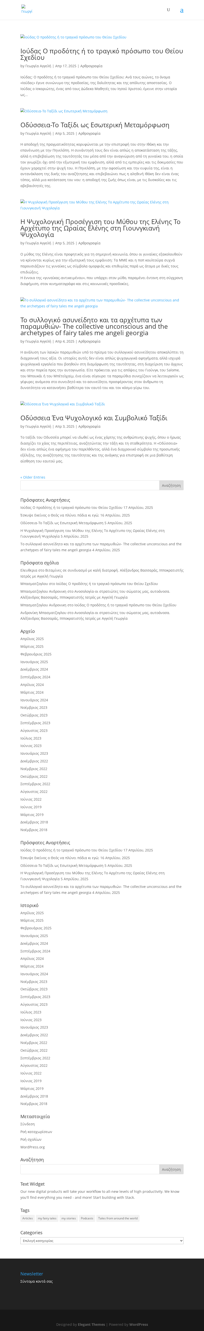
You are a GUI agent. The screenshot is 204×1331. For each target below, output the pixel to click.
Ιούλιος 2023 (30, 738)
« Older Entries (32, 477)
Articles (27, 1218)
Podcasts (87, 1218)
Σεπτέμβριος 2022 (35, 783)
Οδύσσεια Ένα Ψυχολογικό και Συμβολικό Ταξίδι (93, 417)
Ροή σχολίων (31, 1139)
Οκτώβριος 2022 (34, 776)
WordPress (138, 1324)
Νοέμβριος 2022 (33, 768)
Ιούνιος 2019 (31, 807)
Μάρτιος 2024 (32, 692)
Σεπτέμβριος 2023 (35, 722)
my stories (68, 1218)
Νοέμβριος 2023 (33, 707)
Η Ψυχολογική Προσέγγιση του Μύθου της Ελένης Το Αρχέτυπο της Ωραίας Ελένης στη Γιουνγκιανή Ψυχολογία (100, 228)
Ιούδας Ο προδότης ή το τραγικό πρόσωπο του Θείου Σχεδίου (101, 54)
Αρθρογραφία (91, 66)
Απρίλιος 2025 (32, 638)
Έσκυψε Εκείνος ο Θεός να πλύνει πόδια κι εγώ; (59, 515)
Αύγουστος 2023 (34, 730)
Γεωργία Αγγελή (38, 66)
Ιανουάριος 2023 (34, 753)
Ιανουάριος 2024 (34, 700)
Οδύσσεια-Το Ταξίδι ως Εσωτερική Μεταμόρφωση (94, 124)
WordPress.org (32, 1147)
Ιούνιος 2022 (31, 799)
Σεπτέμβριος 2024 (35, 677)
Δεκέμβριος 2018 (34, 822)
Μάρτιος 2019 (32, 814)
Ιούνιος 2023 (31, 745)
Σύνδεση (27, 1124)
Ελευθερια (28, 570)
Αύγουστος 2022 (34, 791)
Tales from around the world (118, 1218)
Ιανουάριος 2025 (34, 661)
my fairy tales (47, 1218)
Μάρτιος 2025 (32, 646)
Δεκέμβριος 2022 (34, 761)
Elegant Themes (91, 1324)
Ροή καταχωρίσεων (36, 1131)
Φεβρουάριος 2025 (35, 654)
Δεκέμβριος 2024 (34, 669)
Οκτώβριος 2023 (34, 715)
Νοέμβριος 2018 (33, 829)
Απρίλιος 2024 (32, 684)
